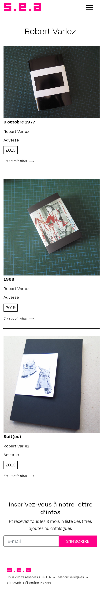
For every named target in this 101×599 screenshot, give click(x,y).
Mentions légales (71, 577)
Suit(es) (12, 436)
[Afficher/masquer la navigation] (89, 7)
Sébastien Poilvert (37, 582)
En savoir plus (16, 160)
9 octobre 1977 (19, 122)
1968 (9, 279)
